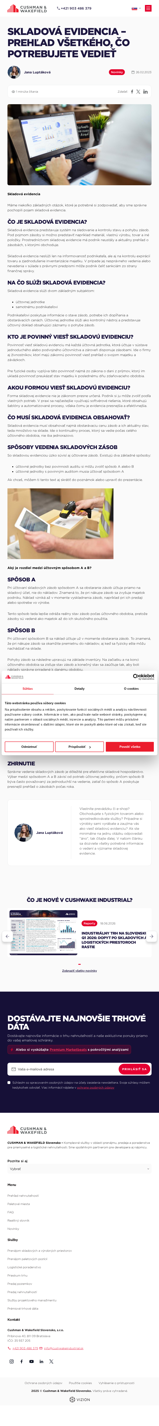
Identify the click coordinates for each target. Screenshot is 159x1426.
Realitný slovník (18, 1220)
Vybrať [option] (15, 1169)
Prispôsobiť (77, 746)
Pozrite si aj (17, 1161)
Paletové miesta (18, 1204)
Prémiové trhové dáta (22, 1308)
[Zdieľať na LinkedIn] (145, 92)
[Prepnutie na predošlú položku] (7, 936)
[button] (11, 1361)
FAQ (10, 1212)
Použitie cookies (80, 1383)
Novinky (13, 1229)
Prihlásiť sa (134, 1069)
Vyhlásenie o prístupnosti (116, 1383)
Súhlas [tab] (28, 688)
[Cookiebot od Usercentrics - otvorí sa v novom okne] (136, 677)
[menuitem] (79, 1195)
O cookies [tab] (131, 688)
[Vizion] (80, 1399)
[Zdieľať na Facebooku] (132, 91)
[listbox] (79, 1169)
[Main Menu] (148, 8)
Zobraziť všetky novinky (79, 971)
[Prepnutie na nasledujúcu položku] (151, 936)
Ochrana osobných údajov (43, 1383)
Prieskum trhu (17, 1275)
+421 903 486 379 (76, 8)
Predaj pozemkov (19, 1284)
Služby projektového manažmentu (32, 1300)
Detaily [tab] (80, 688)
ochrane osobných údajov (95, 1087)
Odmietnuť (29, 746)
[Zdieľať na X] (138, 92)
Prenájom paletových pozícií (27, 1259)
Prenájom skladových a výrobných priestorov (39, 1251)
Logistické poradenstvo (24, 1267)
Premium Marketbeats (68, 1049)
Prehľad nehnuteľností (23, 1196)
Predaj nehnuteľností (22, 1292)
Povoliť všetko (129, 746)
